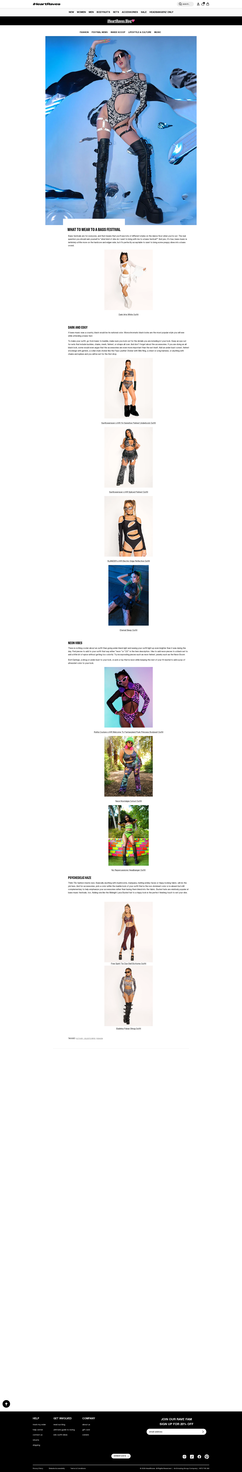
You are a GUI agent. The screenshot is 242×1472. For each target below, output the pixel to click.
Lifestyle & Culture (139, 32)
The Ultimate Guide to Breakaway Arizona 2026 (84, 1379)
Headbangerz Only (161, 12)
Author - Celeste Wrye (85, 1038)
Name (89, 1092)
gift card (86, 1429)
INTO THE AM (204, 1468)
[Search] (180, 4)
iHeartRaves (150, 1468)
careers (85, 1435)
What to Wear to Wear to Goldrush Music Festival (81, 1215)
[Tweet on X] (81, 1043)
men (91, 12)
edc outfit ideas (60, 1435)
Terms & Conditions (78, 1468)
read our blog (59, 1424)
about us (86, 1424)
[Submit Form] (203, 1432)
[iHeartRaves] (46, 4)
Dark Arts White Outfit (129, 315)
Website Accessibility (57, 1468)
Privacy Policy (38, 1468)
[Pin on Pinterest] (86, 1043)
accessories (130, 12)
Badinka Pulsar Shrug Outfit (128, 1029)
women (81, 12)
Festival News (100, 32)
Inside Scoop (118, 32)
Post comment (121, 1138)
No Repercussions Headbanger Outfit (129, 870)
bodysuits (103, 12)
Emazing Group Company (186, 1468)
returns (36, 1440)
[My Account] (198, 4)
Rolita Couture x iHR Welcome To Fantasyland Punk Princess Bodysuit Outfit (128, 732)
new (71, 12)
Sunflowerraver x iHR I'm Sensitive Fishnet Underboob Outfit (128, 423)
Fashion (84, 32)
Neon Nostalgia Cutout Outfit (128, 801)
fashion (99, 1038)
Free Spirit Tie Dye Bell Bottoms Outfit (128, 964)
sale (144, 12)
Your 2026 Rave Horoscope (141, 1379)
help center (38, 1429)
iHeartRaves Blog (119, 20)
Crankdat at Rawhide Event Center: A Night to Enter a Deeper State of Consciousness (83, 1298)
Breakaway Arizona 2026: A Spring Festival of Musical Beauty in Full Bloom (154, 1216)
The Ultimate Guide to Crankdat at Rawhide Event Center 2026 (156, 1298)
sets (116, 12)
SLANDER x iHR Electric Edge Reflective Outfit (128, 561)
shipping (36, 1445)
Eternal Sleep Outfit (128, 630)
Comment (91, 1115)
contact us (37, 1435)
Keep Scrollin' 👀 (121, 1155)
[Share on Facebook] (77, 1043)
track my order (39, 1424)
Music (157, 32)
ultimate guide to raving (64, 1429)
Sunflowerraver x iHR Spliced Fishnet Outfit (128, 492)
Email (89, 1104)
